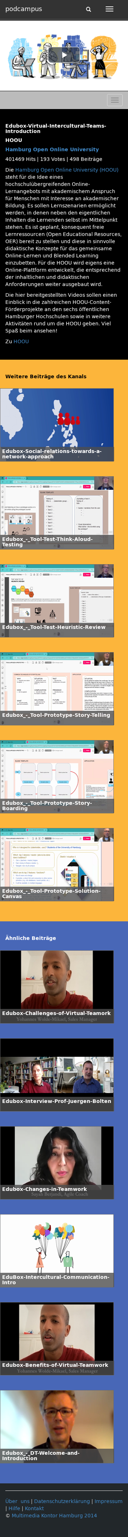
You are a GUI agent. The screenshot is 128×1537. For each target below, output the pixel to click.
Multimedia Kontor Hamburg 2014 (54, 1516)
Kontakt (34, 1509)
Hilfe (14, 1509)
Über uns (17, 1501)
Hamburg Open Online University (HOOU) (66, 170)
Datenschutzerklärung (62, 1501)
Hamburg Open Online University (52, 150)
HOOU (21, 342)
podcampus (23, 9)
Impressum (109, 1501)
